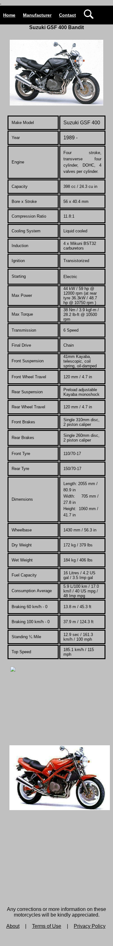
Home (9, 15)
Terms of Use (46, 926)
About (12, 926)
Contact (67, 15)
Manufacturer (37, 15)
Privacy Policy (89, 926)
